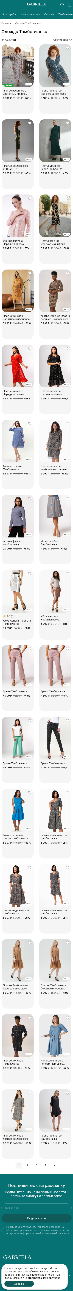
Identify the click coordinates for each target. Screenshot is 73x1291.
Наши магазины (30, 14)
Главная (6, 23)
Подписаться (36, 1218)
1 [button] (18, 1165)
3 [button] (36, 1165)
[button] (18, 65)
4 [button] (45, 1165)
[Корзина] (69, 5)
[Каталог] (3, 5)
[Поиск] (62, 5)
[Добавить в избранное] (30, 48)
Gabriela (49, 14)
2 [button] (27, 1165)
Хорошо (19, 1283)
